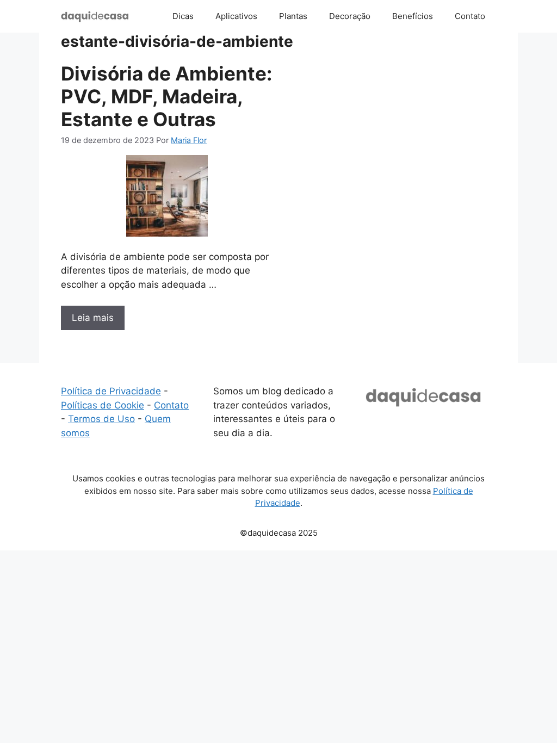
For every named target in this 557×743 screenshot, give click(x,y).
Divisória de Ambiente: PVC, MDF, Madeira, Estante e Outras (166, 96)
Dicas (183, 16)
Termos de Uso (101, 418)
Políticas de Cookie (102, 405)
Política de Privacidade (111, 391)
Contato (470, 16)
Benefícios (412, 16)
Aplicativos (236, 16)
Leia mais (93, 317)
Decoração (349, 16)
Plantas (293, 16)
